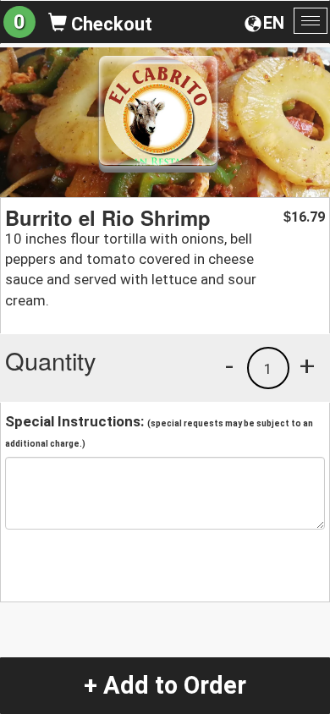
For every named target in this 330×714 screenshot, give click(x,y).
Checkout (109, 24)
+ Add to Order (165, 685)
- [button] (229, 365)
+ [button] (307, 365)
